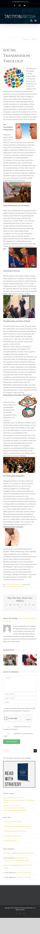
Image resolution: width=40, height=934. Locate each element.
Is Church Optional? (23, 872)
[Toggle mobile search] (31, 20)
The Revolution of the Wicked (15, 831)
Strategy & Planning (23, 877)
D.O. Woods (8, 853)
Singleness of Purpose (11, 805)
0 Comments (20, 586)
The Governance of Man (13, 821)
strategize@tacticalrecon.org (20, 1)
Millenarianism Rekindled (24, 853)
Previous (26, 39)
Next (33, 39)
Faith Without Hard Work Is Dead (15, 810)
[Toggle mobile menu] (36, 20)
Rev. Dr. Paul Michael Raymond (13, 584)
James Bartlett (9, 865)
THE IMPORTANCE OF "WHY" (13, 798)
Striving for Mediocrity (12, 836)
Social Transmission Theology (14, 808)
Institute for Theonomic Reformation (23, 908)
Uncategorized (11, 586)
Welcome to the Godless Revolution (17, 826)
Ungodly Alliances (10, 841)
